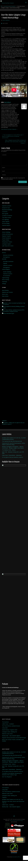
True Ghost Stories (6, 217)
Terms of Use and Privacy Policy (16, 820)
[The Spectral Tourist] (14, 848)
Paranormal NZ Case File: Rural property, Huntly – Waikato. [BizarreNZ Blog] (14, 443)
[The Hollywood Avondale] (20, 839)
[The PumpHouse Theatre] (17, 825)
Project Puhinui (5, 240)
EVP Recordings (6, 223)
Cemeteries (4, 211)
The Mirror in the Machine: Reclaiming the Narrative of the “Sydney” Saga (12, 774)
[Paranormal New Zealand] (7, 2)
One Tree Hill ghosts (7, 776)
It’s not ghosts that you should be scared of (12, 457)
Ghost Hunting (5, 279)
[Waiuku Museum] (14, 834)
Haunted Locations (6, 205)
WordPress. (18, 856)
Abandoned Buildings (7, 209)
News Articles (5, 296)
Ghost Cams (5, 294)
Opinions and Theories (7, 292)
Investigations (6, 257)
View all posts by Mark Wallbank (9, 129)
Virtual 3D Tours (6, 207)
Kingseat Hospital (6, 236)
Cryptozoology (5, 277)
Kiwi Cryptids (5, 213)
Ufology (4, 283)
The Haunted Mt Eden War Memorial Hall (12, 441)
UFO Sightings (5, 219)
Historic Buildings (6, 232)
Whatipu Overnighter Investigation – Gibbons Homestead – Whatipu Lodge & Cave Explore (13, 447)
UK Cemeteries (6, 275)
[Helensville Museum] (9, 839)
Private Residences (6, 238)
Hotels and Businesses (7, 234)
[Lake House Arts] (14, 830)
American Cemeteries (8, 255)
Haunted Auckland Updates (9, 6)
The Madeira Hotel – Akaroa (9, 450)
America (4, 252)
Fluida (13, 856)
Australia (4, 259)
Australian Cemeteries (8, 261)
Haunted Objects (6, 225)
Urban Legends (5, 221)
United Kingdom (6, 269)
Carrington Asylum (6, 244)
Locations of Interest (7, 215)
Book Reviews (5, 290)
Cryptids (5, 263)
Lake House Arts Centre (7, 245)
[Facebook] (14, 816)
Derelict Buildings (7, 271)
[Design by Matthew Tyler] (7, 825)
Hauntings (4, 281)
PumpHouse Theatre (7, 242)
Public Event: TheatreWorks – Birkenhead (12, 455)
